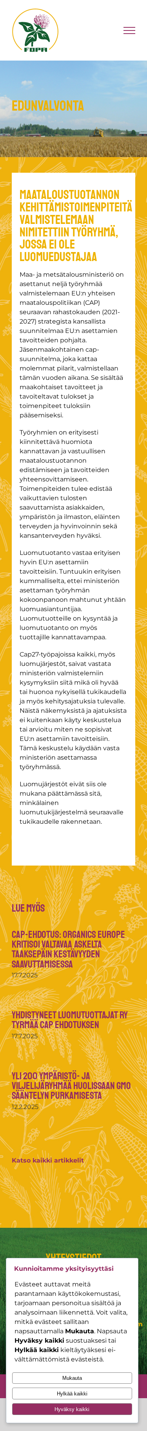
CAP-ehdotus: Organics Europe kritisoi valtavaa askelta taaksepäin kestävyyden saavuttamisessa (68, 949)
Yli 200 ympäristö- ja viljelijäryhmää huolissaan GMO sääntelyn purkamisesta (71, 1086)
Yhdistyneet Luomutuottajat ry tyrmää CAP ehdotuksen (70, 1020)
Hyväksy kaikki (71, 1409)
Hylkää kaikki (72, 1394)
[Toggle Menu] (129, 30)
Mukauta (72, 1378)
